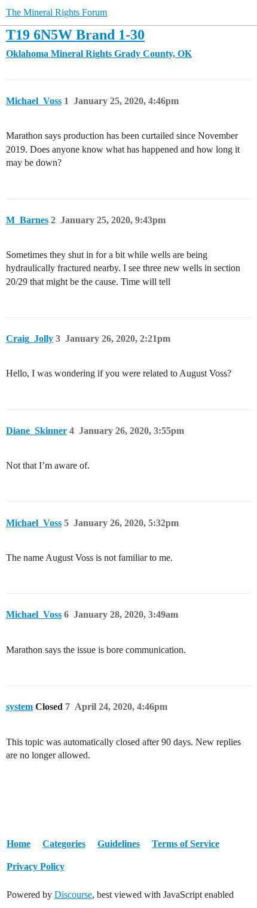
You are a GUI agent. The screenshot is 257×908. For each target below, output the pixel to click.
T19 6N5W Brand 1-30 (75, 34)
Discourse (73, 894)
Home (18, 844)
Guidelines (118, 844)
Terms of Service (185, 844)
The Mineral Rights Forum (56, 12)
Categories (63, 844)
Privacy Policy (36, 866)
